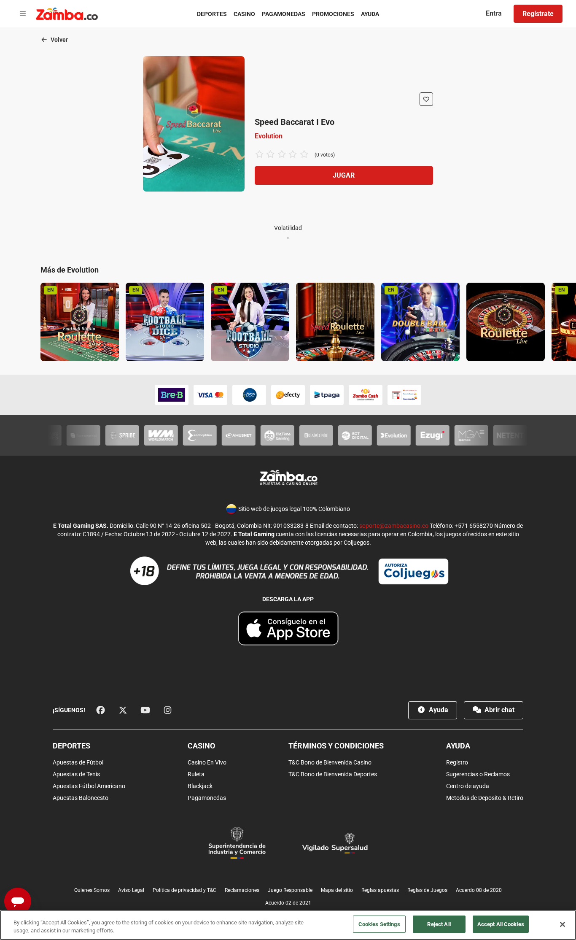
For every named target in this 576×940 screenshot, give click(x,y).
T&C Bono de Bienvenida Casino (329, 762)
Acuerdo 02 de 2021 (288, 903)
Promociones (333, 14)
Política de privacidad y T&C (184, 890)
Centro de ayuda (467, 786)
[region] (288, 925)
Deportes (212, 14)
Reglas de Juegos (427, 890)
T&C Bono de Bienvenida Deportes (332, 774)
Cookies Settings (379, 924)
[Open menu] (22, 14)
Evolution (269, 136)
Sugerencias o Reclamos (478, 774)
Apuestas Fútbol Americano (89, 786)
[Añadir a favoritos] (426, 99)
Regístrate (538, 14)
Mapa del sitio (337, 890)
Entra (494, 13)
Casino (244, 14)
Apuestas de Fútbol (78, 762)
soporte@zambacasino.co (393, 525)
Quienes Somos (92, 890)
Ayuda (370, 14)
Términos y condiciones (336, 745)
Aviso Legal (131, 890)
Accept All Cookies (500, 924)
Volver (58, 39)
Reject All (438, 924)
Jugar (344, 175)
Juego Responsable (290, 890)
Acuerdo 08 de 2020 (479, 890)
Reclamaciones (242, 890)
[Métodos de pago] (288, 395)
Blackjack (200, 786)
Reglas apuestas (380, 890)
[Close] (562, 924)
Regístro (457, 762)
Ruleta (196, 774)
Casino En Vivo (207, 762)
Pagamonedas (283, 14)
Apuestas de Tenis (76, 774)
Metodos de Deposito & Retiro (484, 797)
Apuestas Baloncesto (80, 797)
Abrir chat (498, 710)
